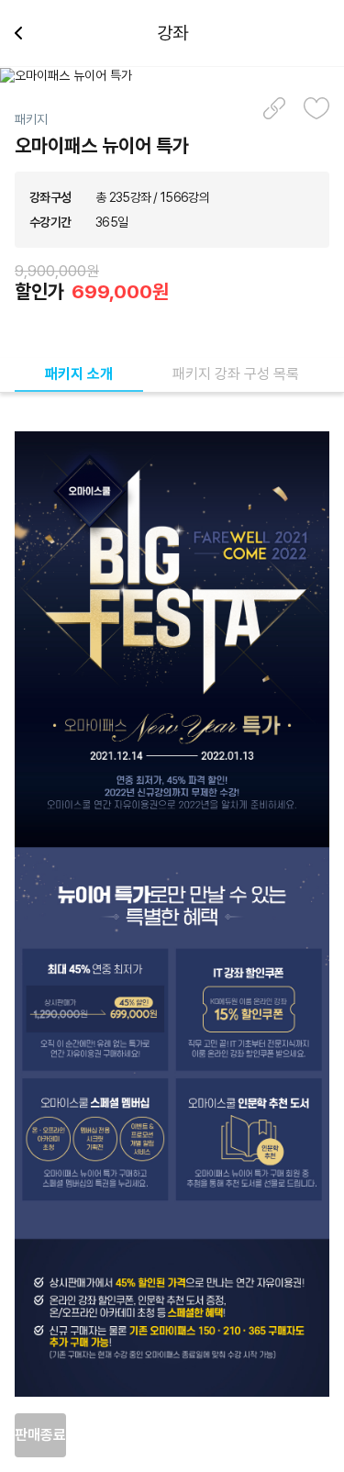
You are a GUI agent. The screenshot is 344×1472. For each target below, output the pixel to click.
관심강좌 (316, 108)
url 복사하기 (274, 108)
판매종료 (40, 1435)
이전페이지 (26, 33)
